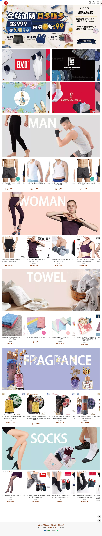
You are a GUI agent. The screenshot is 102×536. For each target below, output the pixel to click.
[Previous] (3, 79)
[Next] (48, 79)
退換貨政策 (61, 525)
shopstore (57, 527)
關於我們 (53, 525)
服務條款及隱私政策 (43, 525)
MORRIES (49, 527)
